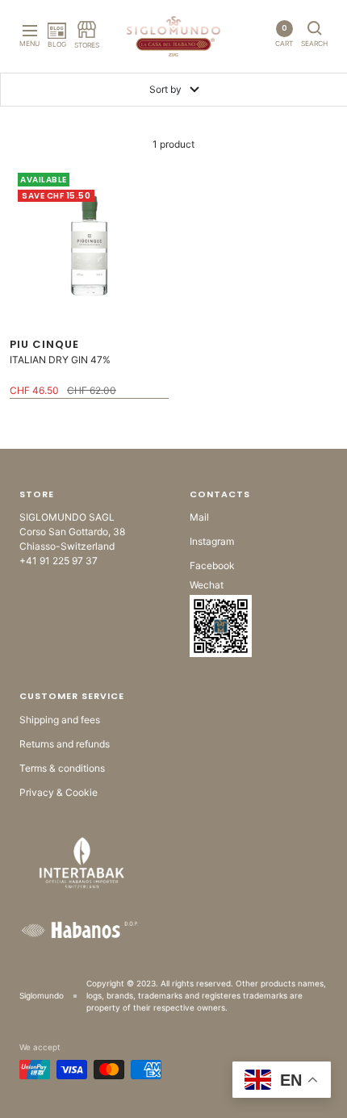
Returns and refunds (64, 744)
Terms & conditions (62, 768)
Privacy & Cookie (58, 792)
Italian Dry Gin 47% (60, 360)
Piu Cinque (44, 344)
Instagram (212, 541)
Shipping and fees (59, 720)
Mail (199, 517)
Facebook (212, 565)
